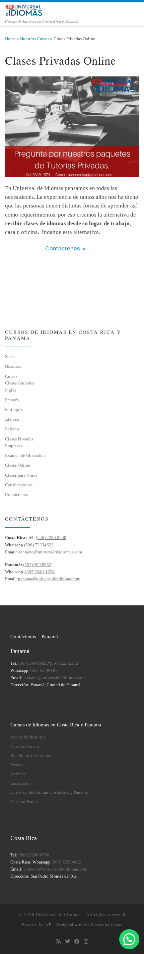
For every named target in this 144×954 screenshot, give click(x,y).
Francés (12, 399)
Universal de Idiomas (58, 914)
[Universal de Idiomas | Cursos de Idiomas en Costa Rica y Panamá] (24, 9)
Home (10, 38)
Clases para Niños (21, 475)
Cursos (11, 376)
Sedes (10, 356)
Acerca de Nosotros (27, 737)
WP (48, 924)
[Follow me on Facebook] (76, 942)
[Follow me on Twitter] (67, 942)
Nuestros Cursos (34, 38)
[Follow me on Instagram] (86, 942)
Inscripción (20, 783)
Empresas (13, 445)
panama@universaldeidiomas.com (49, 578)
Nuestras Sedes (23, 801)
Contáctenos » (65, 248)
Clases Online (17, 465)
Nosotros (13, 366)
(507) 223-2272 (64, 663)
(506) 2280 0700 (51, 537)
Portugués (14, 409)
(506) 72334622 (39, 544)
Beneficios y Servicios (30, 755)
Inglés (10, 390)
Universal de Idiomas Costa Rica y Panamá (49, 792)
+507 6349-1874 (39, 571)
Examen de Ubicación (25, 455)
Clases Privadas (19, 438)
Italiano (12, 428)
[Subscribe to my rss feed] (58, 942)
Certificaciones (18, 484)
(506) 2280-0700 (33, 855)
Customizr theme (106, 924)
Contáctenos (16, 494)
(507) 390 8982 (37, 564)
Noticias (17, 774)
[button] (129, 939)
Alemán (12, 419)
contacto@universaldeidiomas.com (50, 551)
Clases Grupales (19, 382)
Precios (16, 765)
